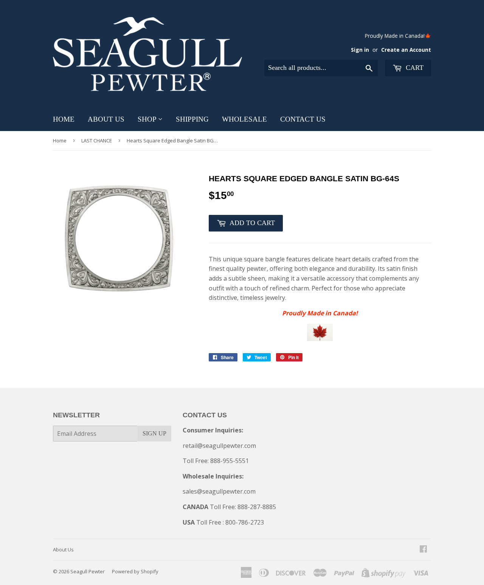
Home (63, 119)
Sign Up (154, 433)
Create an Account (406, 49)
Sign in (360, 49)
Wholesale (244, 119)
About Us (106, 119)
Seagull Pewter (87, 571)
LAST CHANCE (96, 140)
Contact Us (303, 119)
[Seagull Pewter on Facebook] (423, 549)
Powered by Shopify (135, 571)
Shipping (192, 119)
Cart (414, 67)
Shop (148, 119)
